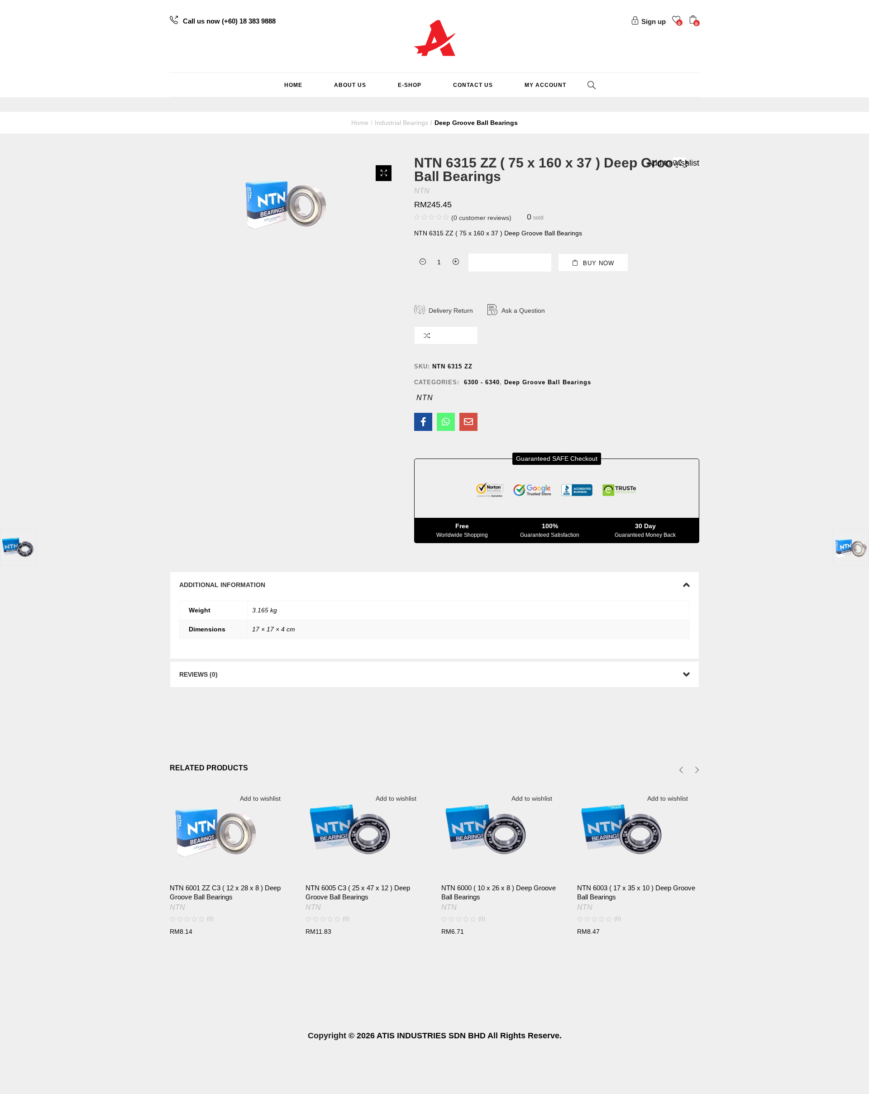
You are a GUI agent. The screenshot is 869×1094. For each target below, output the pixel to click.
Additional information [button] (222, 584)
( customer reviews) (481, 217)
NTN (422, 191)
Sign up (653, 21)
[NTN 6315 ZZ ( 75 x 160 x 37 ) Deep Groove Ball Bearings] (423, 422)
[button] (694, 20)
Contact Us (473, 85)
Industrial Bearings (401, 122)
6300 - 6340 (482, 382)
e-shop (409, 85)
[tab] (434, 585)
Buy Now (598, 263)
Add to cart (515, 262)
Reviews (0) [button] (198, 674)
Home (293, 85)
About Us (350, 85)
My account (545, 85)
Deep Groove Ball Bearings (476, 122)
